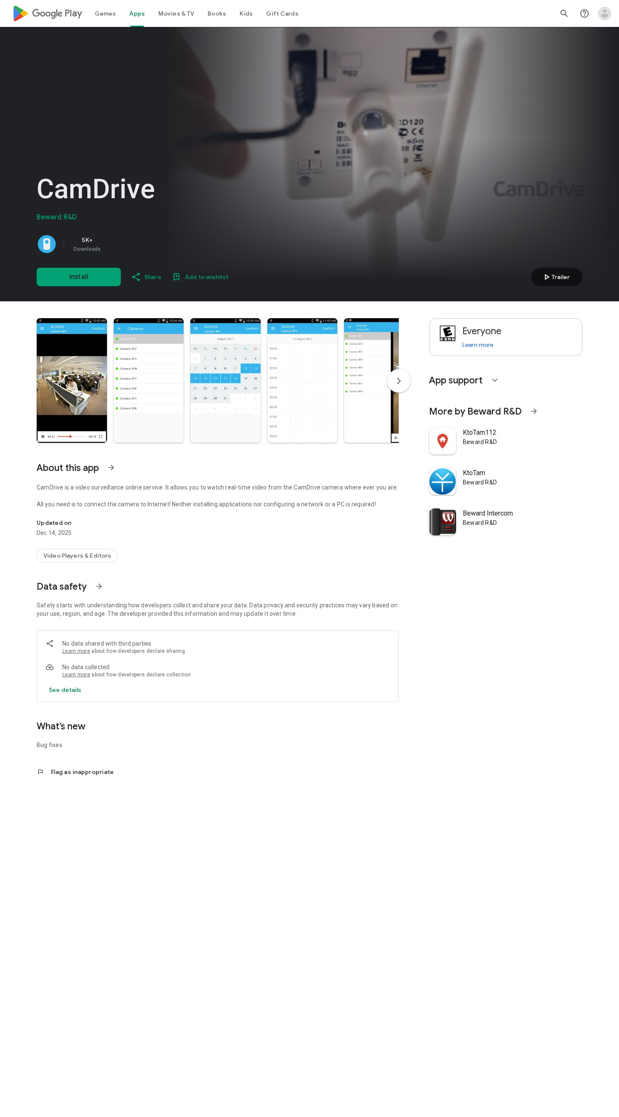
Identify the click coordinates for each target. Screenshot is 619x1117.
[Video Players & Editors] (77, 555)
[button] (72, 380)
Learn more (76, 651)
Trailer (556, 277)
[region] (154, 244)
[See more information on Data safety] (99, 586)
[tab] (105, 13)
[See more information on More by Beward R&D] (534, 411)
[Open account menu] (605, 13)
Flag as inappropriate (75, 772)
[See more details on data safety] (65, 690)
